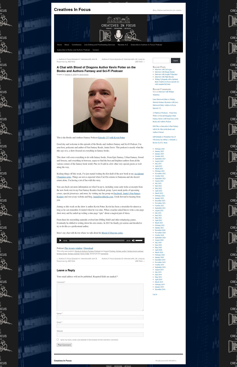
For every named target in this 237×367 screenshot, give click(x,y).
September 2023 (160, 158)
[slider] (139, 240)
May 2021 (158, 218)
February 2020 (160, 255)
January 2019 (159, 287)
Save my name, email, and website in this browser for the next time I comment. (89, 340)
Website (60, 331)
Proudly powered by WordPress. (166, 360)
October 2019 (159, 264)
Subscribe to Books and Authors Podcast (73, 49)
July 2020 (158, 242)
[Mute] (133, 240)
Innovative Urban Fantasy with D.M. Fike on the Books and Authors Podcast (165, 129)
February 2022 (160, 195)
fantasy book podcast (135, 251)
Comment (61, 282)
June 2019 (158, 274)
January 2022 (159, 198)
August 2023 (159, 161)
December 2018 (160, 289)
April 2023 (158, 166)
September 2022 (160, 178)
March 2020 (159, 252)
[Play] (60, 240)
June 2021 (158, 215)
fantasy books (62, 253)
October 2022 (159, 176)
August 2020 (159, 240)
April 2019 (158, 279)
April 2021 (158, 220)
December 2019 (160, 260)
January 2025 (159, 151)
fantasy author (121, 251)
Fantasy (112, 251)
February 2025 (160, 149)
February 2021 (160, 225)
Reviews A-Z (123, 44)
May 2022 (158, 188)
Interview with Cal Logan (163, 69)
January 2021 (159, 227)
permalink (104, 253)
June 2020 (158, 245)
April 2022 (158, 191)
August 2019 (159, 269)
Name (59, 313)
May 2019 (158, 277)
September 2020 (160, 237)
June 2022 (158, 186)
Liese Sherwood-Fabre (160, 99)
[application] (101, 240)
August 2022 (159, 181)
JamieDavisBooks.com (103, 196)
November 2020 (160, 232)
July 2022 (158, 183)
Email (59, 322)
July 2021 (158, 213)
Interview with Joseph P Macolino (166, 74)
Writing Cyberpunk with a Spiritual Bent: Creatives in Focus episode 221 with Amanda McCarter (167, 81)
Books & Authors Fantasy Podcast (87, 251)
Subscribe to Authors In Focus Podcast (146, 44)
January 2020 (159, 257)
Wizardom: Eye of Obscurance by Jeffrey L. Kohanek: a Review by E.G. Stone (165, 140)
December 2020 (160, 230)
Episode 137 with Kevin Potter (111, 137)
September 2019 (160, 267)
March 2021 (159, 223)
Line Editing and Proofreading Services (99, 44)
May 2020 (158, 247)
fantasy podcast (74, 253)
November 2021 (160, 203)
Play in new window (73, 248)
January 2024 (159, 154)
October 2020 (159, 235)
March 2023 (159, 168)
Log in (155, 294)
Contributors (76, 44)
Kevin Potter (84, 253)
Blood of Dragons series (112, 232)
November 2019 (160, 262)
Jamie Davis (83, 74)
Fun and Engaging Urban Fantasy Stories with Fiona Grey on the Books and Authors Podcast (165, 118)
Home (59, 44)
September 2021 (160, 208)
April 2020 (158, 250)
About (66, 44)
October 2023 (159, 156)
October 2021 (159, 205)
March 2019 (159, 282)
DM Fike (156, 126)
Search (175, 60)
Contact (96, 49)
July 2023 (158, 163)
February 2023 (160, 171)
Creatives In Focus (72, 9)
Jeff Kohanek (157, 137)
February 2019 (160, 284)
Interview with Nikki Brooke (164, 77)
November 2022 (160, 173)
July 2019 (158, 272)
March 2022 (159, 193)
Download (88, 248)
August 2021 (159, 210)
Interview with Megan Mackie (165, 72)
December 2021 (160, 200)
